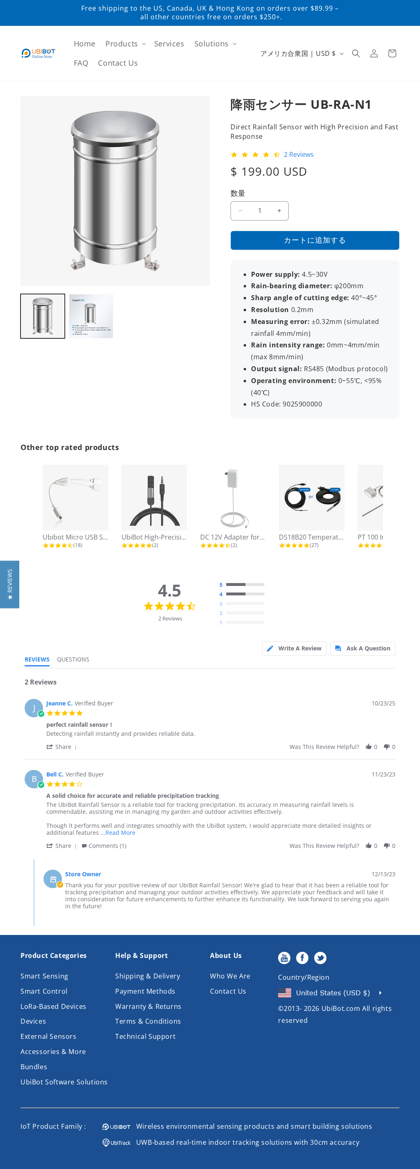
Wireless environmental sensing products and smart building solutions (251, 1126)
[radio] (244, 585)
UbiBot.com (341, 1008)
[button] (124, 43)
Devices (33, 1021)
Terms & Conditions (148, 1021)
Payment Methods (145, 991)
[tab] (294, 648)
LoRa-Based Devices (54, 1006)
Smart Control (44, 991)
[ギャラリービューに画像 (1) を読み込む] (43, 316)
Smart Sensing (44, 976)
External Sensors (49, 1036)
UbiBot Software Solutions (64, 1081)
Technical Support (145, 1036)
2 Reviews (299, 154)
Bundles (34, 1066)
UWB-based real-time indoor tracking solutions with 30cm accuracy (244, 1142)
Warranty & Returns (148, 1006)
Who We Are (230, 976)
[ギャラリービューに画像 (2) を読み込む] (91, 316)
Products (121, 43)
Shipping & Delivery (147, 976)
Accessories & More (53, 1051)
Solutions (211, 43)
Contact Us (228, 991)
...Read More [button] (117, 832)
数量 (238, 193)
